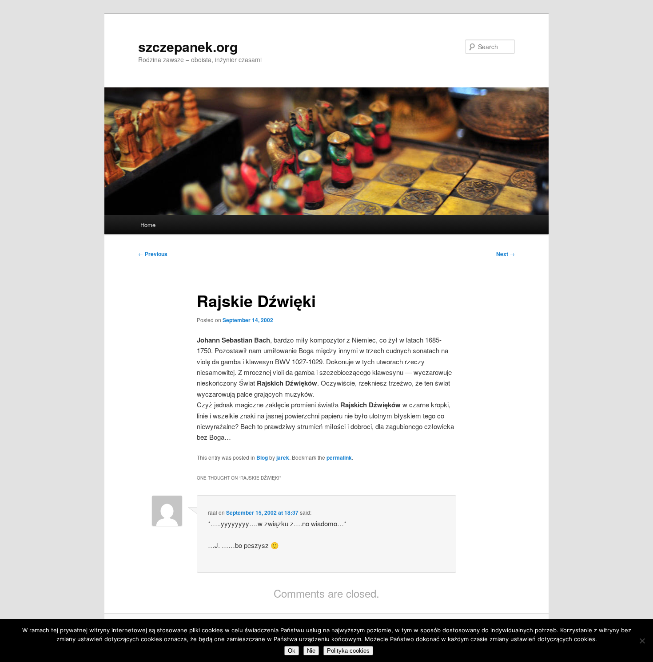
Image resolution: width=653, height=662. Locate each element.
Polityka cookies (348, 650)
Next (505, 254)
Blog (262, 457)
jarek (282, 457)
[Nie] (641, 640)
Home (147, 225)
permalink (339, 457)
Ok (291, 650)
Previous (152, 254)
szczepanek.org (188, 46)
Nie (311, 650)
